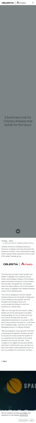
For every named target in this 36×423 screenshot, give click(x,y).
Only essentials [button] (23, 420)
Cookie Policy (23, 415)
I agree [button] (31, 420)
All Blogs (4, 241)
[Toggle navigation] (33, 2)
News (11, 241)
